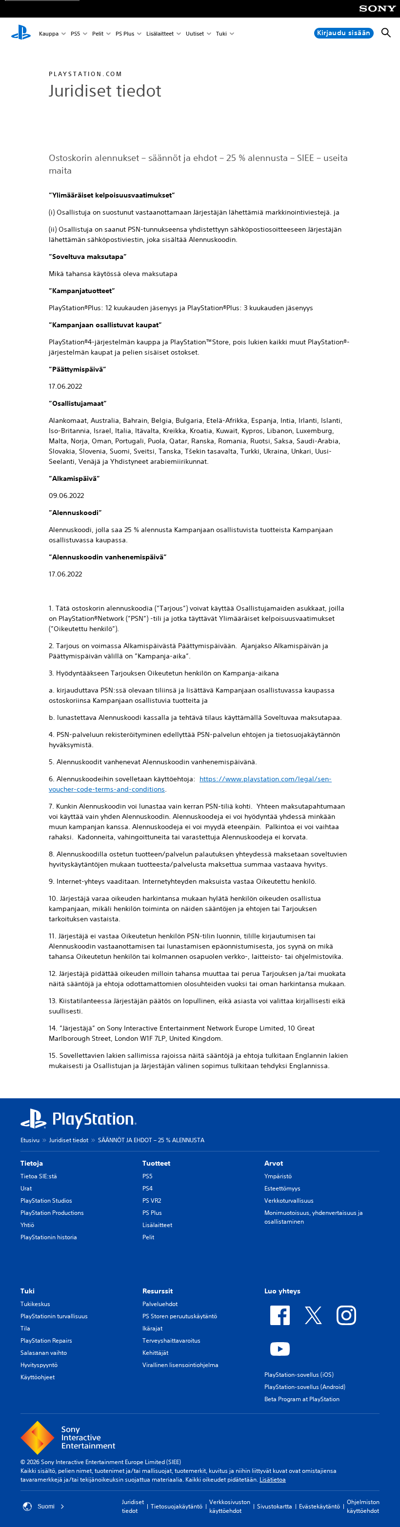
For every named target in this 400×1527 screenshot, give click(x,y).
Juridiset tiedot (68, 1140)
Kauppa (49, 33)
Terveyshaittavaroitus (171, 1340)
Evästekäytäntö (319, 1506)
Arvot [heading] (273, 1163)
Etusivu (30, 1140)
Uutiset (195, 33)
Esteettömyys (282, 1188)
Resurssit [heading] (157, 1291)
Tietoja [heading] (31, 1163)
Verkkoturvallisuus (289, 1200)
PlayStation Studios (46, 1200)
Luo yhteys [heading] (282, 1291)
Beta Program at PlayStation (302, 1399)
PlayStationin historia (48, 1237)
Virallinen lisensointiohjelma (180, 1365)
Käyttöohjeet (37, 1377)
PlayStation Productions (52, 1213)
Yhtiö (27, 1225)
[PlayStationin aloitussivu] (21, 33)
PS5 (75, 33)
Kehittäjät (155, 1353)
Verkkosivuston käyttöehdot (229, 1506)
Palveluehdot (160, 1304)
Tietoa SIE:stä (38, 1176)
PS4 (147, 1188)
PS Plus (125, 33)
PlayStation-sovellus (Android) (304, 1387)
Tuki (221, 33)
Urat (26, 1188)
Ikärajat (152, 1328)
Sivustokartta (274, 1506)
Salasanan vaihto (43, 1353)
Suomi (46, 1506)
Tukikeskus (35, 1304)
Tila (25, 1328)
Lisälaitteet (160, 33)
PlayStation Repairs (46, 1340)
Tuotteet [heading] (156, 1163)
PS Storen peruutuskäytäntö (179, 1316)
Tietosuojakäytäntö (176, 1506)
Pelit (97, 33)
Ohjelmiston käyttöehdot (363, 1506)
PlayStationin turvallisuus (54, 1316)
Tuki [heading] (27, 1291)
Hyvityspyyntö (39, 1365)
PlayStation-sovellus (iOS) (299, 1374)
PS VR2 (151, 1200)
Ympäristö (278, 1176)
